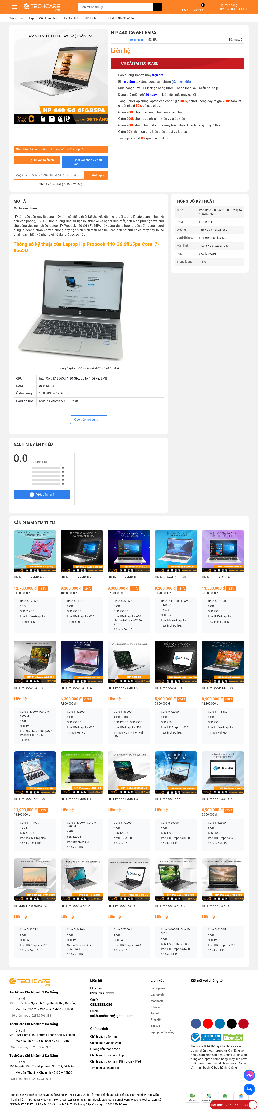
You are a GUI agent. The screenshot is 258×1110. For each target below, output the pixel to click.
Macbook (157, 1001)
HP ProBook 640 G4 (76, 688)
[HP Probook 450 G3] (223, 879)
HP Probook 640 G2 (123, 688)
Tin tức (155, 1026)
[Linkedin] (220, 1024)
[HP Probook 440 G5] (223, 772)
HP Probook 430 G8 (217, 577)
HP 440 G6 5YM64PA (30, 906)
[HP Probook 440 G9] (35, 551)
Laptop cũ (157, 994)
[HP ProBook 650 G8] (176, 551)
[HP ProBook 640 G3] (129, 879)
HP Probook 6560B (170, 799)
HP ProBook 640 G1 (29, 688)
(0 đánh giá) (137, 39)
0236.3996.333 (41, 1015)
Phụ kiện (156, 1019)
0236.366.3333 (233, 9)
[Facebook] (196, 1024)
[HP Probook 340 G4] (129, 772)
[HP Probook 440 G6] (129, 551)
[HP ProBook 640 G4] (82, 662)
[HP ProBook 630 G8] (35, 772)
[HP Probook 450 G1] (82, 772)
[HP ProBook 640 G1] (35, 662)
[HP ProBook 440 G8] (223, 662)
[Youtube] (208, 1024)
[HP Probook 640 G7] (82, 551)
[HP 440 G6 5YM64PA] (35, 879)
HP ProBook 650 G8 (170, 577)
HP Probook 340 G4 (123, 799)
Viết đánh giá (45, 494)
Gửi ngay (98, 175)
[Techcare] (42, 7)
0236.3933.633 (41, 1079)
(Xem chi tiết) (181, 82)
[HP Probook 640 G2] (129, 662)
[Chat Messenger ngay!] (249, 1075)
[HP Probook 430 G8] (223, 551)
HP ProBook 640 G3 (123, 906)
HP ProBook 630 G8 (29, 799)
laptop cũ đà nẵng (163, 1032)
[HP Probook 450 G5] (176, 662)
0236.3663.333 (41, 1047)
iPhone (155, 1007)
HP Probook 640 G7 (76, 577)
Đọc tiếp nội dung (86, 419)
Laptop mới (158, 988)
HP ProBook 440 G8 (217, 688)
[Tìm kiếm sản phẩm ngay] (157, 7)
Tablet (155, 1013)
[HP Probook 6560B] (176, 772)
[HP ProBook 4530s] (82, 879)
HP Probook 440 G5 (217, 799)
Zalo (249, 1089)
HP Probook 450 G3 (217, 906)
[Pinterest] (243, 1024)
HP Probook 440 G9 (29, 577)
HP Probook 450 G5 (170, 688)
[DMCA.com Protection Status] (233, 1037)
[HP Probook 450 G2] (176, 879)
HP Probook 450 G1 (76, 799)
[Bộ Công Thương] (207, 1037)
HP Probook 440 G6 (123, 577)
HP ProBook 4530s (75, 906)
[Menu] (14, 7)
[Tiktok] (232, 1024)
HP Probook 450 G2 (170, 906)
